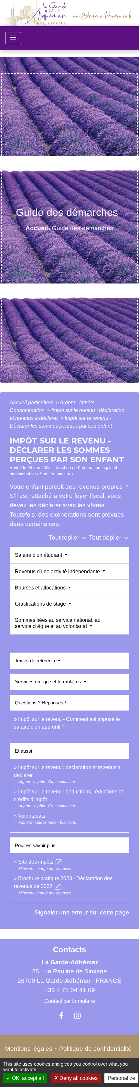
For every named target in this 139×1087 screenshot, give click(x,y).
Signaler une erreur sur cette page (82, 912)
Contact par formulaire (69, 1001)
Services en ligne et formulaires (48, 681)
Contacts (69, 949)
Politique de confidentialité (95, 1048)
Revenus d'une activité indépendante (58, 571)
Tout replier (67, 537)
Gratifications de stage (41, 604)
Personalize (121, 1078)
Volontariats (31, 816)
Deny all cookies (78, 1078)
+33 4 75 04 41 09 (69, 990)
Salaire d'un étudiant (39, 555)
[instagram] (77, 1016)
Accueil (37, 228)
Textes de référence (36, 660)
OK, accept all (27, 1078)
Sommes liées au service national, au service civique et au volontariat (58, 623)
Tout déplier (109, 537)
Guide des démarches (82, 228)
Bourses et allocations (41, 587)
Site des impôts (40, 862)
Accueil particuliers (32, 402)
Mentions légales (28, 1048)
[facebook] (61, 1016)
